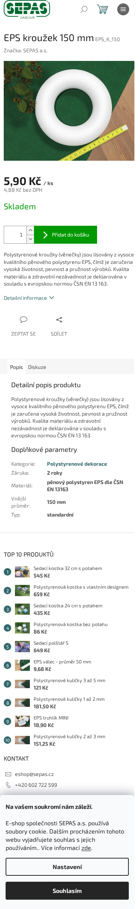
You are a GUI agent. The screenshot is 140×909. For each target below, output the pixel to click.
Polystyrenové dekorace (77, 463)
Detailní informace (25, 298)
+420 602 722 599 (36, 785)
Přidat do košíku (70, 234)
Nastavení (67, 866)
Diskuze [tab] (37, 367)
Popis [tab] (16, 367)
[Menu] (123, 9)
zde (86, 847)
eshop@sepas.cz (34, 774)
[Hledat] (84, 9)
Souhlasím (67, 890)
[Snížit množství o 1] (30, 239)
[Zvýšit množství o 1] (30, 230)
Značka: (25, 50)
